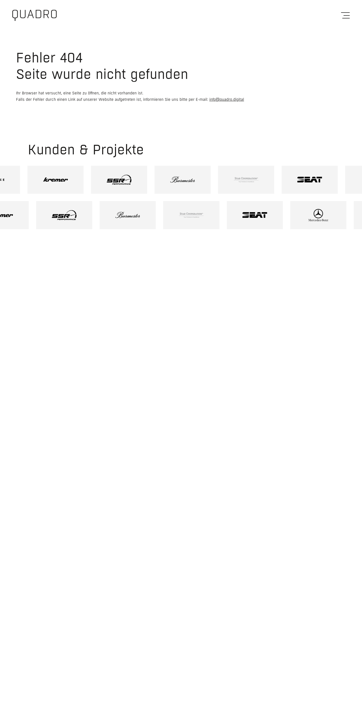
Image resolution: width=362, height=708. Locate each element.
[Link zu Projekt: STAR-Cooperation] (237, 180)
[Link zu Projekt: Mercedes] (327, 215)
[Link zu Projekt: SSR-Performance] (110, 180)
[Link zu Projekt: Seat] (301, 180)
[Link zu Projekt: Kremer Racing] (47, 180)
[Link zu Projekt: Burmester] (174, 180)
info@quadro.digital (226, 100)
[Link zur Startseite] (34, 15)
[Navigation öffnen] (345, 15)
